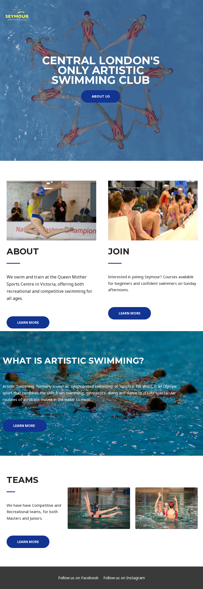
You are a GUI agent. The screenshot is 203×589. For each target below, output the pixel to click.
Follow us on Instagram (124, 577)
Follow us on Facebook (78, 577)
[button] (100, 96)
